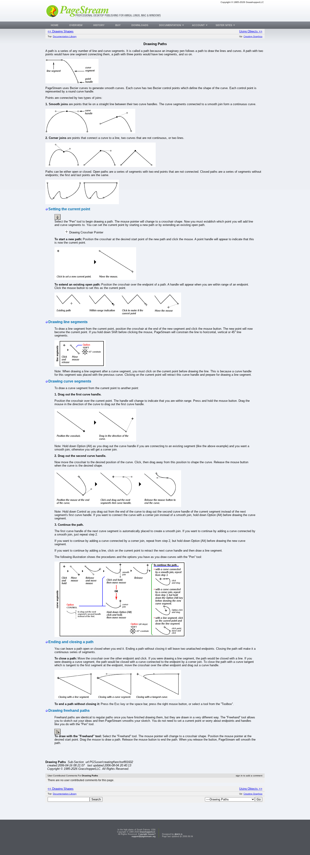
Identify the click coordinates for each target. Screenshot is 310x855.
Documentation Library (64, 36)
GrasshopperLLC (147, 832)
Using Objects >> (250, 31)
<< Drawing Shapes (61, 31)
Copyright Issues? (146, 834)
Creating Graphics (253, 36)
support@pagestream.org (143, 836)
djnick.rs (178, 834)
